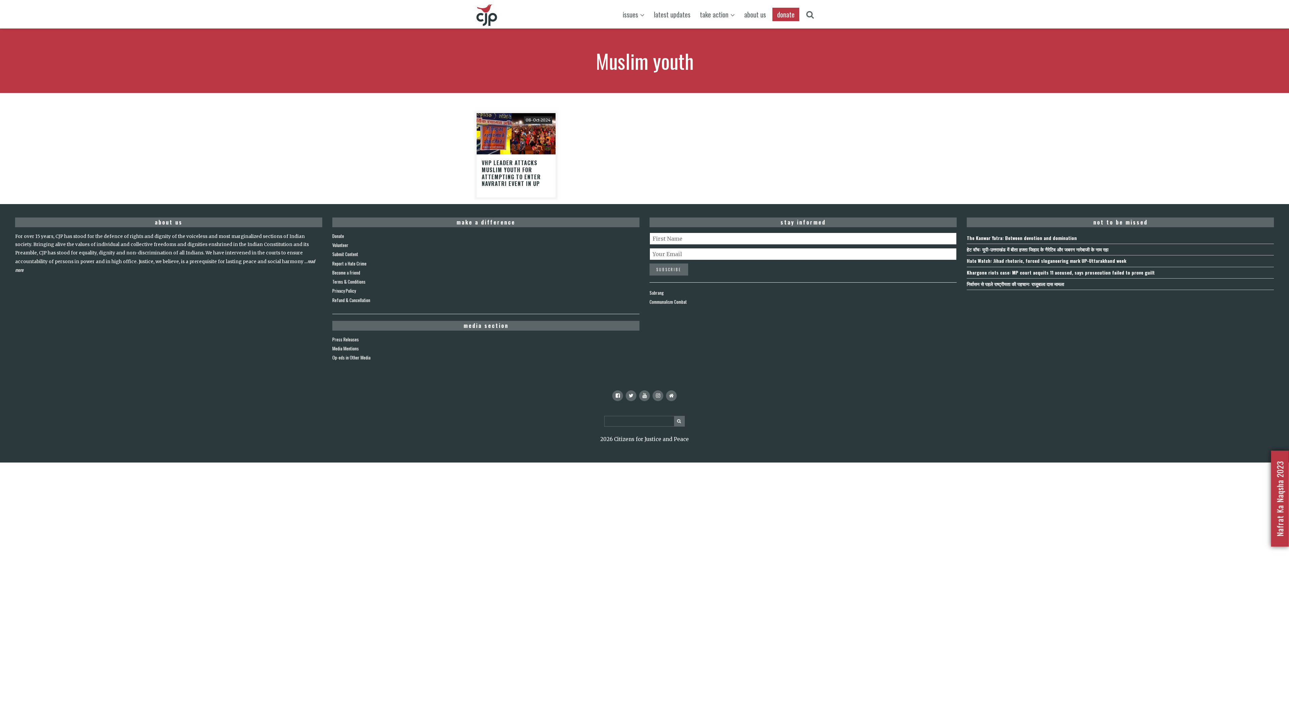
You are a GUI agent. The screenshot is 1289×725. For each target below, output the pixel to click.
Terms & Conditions (349, 281)
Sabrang (657, 292)
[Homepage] (671, 395)
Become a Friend (346, 272)
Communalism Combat (668, 301)
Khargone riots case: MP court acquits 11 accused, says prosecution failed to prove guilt (1061, 272)
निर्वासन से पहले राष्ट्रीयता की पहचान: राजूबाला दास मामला (1015, 283)
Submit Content (345, 254)
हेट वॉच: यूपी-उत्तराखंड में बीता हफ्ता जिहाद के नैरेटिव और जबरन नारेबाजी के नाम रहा (1037, 249)
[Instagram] (658, 395)
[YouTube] (644, 395)
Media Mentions (345, 348)
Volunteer (340, 245)
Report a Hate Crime (349, 263)
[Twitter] (631, 395)
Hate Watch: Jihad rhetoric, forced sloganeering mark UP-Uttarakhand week (1046, 260)
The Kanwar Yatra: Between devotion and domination (1022, 237)
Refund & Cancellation (351, 300)
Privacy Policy (344, 290)
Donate (338, 236)
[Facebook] (617, 395)
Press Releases (345, 339)
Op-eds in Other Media (351, 357)
